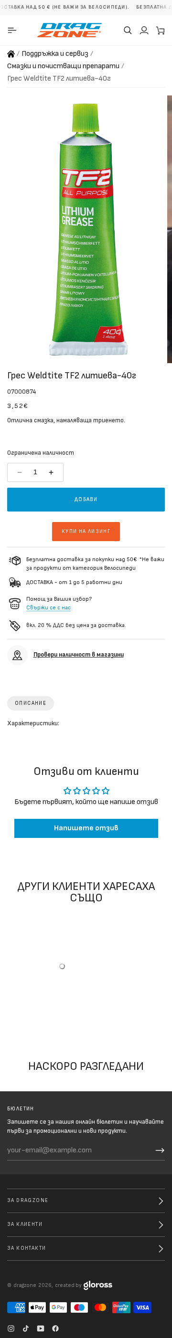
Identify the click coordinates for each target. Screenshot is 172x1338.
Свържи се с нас (48, 607)
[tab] (30, 703)
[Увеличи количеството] (52, 472)
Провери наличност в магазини (78, 655)
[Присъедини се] (160, 1150)
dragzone (24, 1285)
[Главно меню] (13, 30)
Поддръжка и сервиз (55, 53)
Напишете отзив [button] (86, 828)
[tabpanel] (86, 725)
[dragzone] (69, 30)
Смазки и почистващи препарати (63, 66)
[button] (127, 30)
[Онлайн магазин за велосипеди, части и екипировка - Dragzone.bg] (11, 54)
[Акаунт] (144, 30)
